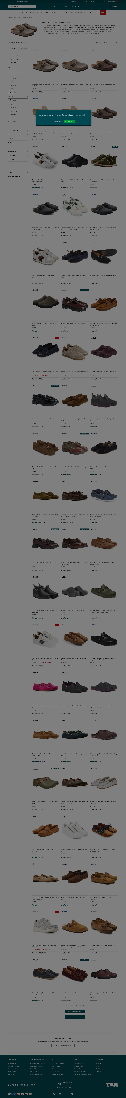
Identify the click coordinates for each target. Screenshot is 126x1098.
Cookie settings (57, 121)
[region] (63, 118)
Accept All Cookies (69, 121)
